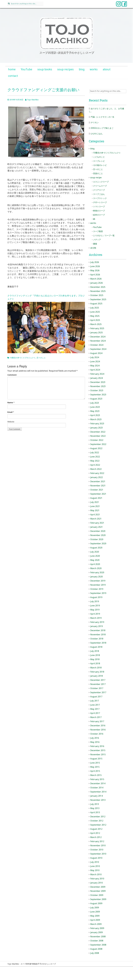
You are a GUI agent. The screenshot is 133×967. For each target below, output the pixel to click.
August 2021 (96, 498)
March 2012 (96, 837)
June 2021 (95, 506)
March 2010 (96, 874)
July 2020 (94, 551)
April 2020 (95, 564)
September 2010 (98, 853)
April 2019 (95, 614)
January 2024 (96, 378)
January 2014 (96, 796)
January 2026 (96, 283)
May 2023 (94, 411)
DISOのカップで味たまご (102, 128)
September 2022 (98, 444)
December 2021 (97, 481)
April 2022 (95, 465)
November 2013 (98, 800)
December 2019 (97, 580)
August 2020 (96, 547)
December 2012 (97, 816)
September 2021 (98, 494)
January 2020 (96, 576)
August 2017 (96, 696)
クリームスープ (100, 185)
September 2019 (98, 593)
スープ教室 (98, 231)
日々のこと (41, 357)
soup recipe (96, 177)
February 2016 (97, 746)
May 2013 (94, 808)
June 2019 (95, 605)
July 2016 (94, 738)
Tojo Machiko (33, 99)
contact (13, 76)
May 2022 (94, 460)
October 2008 (96, 940)
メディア (97, 239)
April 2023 (95, 415)
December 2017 (97, 680)
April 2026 (95, 274)
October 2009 (96, 895)
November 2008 (98, 936)
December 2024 (97, 336)
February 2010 (97, 878)
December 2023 (97, 382)
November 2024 (98, 340)
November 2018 (98, 634)
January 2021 (96, 527)
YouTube (26, 69)
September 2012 (98, 825)
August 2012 (96, 829)
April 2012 (95, 833)
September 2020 (98, 543)
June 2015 (95, 762)
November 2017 (98, 684)
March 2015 (96, 775)
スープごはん (99, 194)
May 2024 (94, 365)
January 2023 (96, 427)
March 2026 (96, 278)
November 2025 (98, 291)
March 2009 (96, 924)
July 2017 (94, 700)
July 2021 (94, 502)
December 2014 (97, 783)
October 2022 (96, 440)
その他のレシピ (100, 165)
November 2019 (98, 585)
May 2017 (94, 709)
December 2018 (97, 630)
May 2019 (94, 609)
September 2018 (98, 642)
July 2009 (94, 907)
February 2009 (97, 928)
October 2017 (96, 688)
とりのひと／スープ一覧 (104, 235)
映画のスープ (99, 210)
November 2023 (98, 386)
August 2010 (96, 858)
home (12, 69)
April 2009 (95, 920)
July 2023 (94, 403)
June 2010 (95, 866)
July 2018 (94, 651)
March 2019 (96, 618)
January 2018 (96, 676)
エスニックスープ (101, 181)
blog (82, 69)
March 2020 (96, 568)
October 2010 (96, 849)
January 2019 (96, 626)
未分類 (93, 248)
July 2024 (94, 357)
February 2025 (97, 328)
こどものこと (99, 157)
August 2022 (96, 448)
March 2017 (96, 717)
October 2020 (96, 539)
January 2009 (96, 932)
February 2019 (97, 622)
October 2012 (96, 820)
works (94, 69)
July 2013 (94, 804)
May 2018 (94, 659)
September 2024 (98, 349)
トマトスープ (99, 206)
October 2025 (96, 295)
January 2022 (96, 477)
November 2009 (98, 891)
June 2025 (95, 312)
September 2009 (98, 899)
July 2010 (94, 862)
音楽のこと (98, 173)
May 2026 (94, 270)
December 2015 (97, 750)
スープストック (100, 198)
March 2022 (96, 469)
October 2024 (96, 345)
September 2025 (98, 299)
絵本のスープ (99, 214)
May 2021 (94, 510)
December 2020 (97, 531)
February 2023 (97, 423)
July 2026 (94, 262)
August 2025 (96, 303)
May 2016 (94, 742)
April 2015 (95, 771)
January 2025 (96, 332)
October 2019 (96, 589)
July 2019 (94, 601)
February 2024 (97, 374)
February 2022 (97, 473)
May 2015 (94, 767)
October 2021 (96, 489)
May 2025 (94, 316)
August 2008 (96, 949)
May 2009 (94, 916)
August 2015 (96, 758)
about (107, 69)
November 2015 (98, 754)
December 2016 (97, 725)
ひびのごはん (97, 133)
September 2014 (98, 791)
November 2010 (98, 845)
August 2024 (96, 353)
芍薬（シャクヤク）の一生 (102, 117)
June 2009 (95, 911)
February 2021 (97, 523)
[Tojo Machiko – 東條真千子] (66, 33)
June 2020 (95, 556)
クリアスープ (99, 190)
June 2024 (95, 361)
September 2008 (98, 944)
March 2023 (96, 419)
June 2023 (95, 407)
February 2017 (97, 721)
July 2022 (94, 452)
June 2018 (95, 655)
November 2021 (98, 485)
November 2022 (98, 436)
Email (9, 412)
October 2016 (96, 733)
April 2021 (95, 514)
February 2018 (97, 671)
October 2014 (96, 787)
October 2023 (96, 390)
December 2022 (97, 431)
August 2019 (96, 597)
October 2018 (96, 638)
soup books (44, 69)
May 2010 (94, 870)
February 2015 (97, 779)
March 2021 (96, 518)
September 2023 (98, 394)
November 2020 (98, 535)
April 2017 (95, 713)
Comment (12, 375)
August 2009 (96, 903)
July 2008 (94, 953)
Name (10, 402)
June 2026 (95, 266)
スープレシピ (99, 161)
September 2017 (98, 692)
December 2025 (97, 287)
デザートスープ (100, 202)
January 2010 (96, 882)
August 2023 (96, 398)
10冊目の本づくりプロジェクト (23, 357)
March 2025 (96, 324)
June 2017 (95, 705)
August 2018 (96, 647)
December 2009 (97, 887)
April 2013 (95, 812)
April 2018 (95, 663)
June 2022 (95, 456)
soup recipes (65, 69)
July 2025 (94, 307)
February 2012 (97, 841)
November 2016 (98, 729)
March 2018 (96, 667)
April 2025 (95, 320)
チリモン (95, 122)
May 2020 (94, 560)
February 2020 (97, 572)
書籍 (95, 243)
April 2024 (95, 369)
